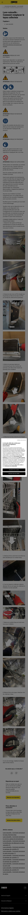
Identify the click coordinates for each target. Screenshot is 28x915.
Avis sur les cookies (19, 464)
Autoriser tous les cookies (14, 473)
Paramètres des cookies (14, 469)
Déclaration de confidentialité (11, 466)
